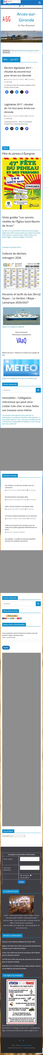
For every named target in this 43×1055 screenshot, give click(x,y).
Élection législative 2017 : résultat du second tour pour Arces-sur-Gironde (18, 71)
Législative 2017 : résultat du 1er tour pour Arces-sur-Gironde (20, 108)
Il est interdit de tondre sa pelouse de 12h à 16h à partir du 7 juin (21, 540)
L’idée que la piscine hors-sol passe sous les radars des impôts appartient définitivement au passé (21, 516)
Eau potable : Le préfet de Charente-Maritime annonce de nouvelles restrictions (20, 528)
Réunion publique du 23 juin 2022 (23, 942)
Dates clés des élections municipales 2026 (19, 495)
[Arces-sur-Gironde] (21, 32)
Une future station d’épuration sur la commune (21, 504)
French (9, 1)
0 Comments (30, 79)
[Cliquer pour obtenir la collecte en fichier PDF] (21, 263)
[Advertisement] (21, 449)
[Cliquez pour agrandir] (21, 159)
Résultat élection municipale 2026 (16, 485)
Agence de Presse (8, 946)
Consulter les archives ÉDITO (11, 247)
